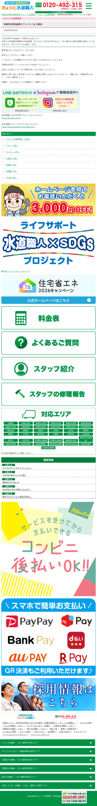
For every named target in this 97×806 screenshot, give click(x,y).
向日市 (25, 434)
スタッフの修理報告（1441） (18, 139)
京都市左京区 (56, 423)
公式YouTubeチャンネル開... (14, 475)
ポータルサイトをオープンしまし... (17, 468)
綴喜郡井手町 (71, 440)
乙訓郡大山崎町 (41, 440)
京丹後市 (85, 434)
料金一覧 (53, 729)
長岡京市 (40, 434)
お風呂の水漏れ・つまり (63, 726)
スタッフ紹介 (25, 732)
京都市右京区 (40, 427)
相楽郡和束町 (25, 444)
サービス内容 (85, 723)
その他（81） (11, 178)
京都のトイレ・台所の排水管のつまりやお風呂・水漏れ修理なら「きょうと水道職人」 (39, 723)
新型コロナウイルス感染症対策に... (17, 497)
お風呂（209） (12, 158)
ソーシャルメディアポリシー (15, 735)
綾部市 (40, 430)
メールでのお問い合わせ (58, 12)
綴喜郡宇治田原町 (86, 439)
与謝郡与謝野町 (48, 448)
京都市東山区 (86, 423)
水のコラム (39, 732)
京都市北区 (25, 423)
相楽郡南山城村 (56, 444)
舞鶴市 (25, 430)
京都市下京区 (10, 427)
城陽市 (10, 434)
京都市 (10, 423)
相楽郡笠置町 (10, 444)
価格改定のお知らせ (10, 482)
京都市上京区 (40, 423)
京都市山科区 (71, 427)
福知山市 (10, 430)
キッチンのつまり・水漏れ (38, 726)
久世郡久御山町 (56, 440)
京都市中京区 (71, 423)
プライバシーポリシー (40, 735)
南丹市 (10, 440)
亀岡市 (86, 430)
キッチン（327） (13, 152)
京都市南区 (25, 427)
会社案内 (51, 732)
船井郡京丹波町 (71, 444)
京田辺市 (70, 434)
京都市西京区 (86, 427)
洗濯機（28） (11, 171)
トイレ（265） (12, 146)
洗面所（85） (11, 165)
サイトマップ (79, 732)
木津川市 (25, 440)
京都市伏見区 (56, 427)
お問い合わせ (64, 732)
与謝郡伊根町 (86, 444)
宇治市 (55, 430)
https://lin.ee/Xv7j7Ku (11, 118)
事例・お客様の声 (68, 729)
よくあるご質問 (9, 732)
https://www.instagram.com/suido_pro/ (18, 127)
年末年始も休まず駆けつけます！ (16, 490)
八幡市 (55, 434)
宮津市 (71, 430)
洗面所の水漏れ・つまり (13, 729)
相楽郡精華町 (40, 444)
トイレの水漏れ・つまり (13, 726)
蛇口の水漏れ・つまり (36, 729)
